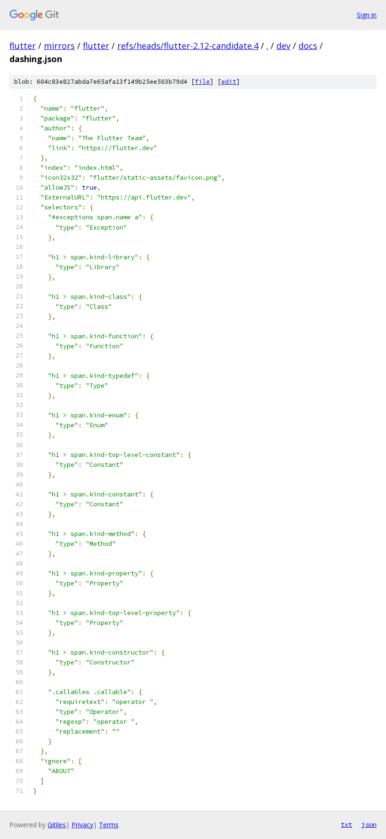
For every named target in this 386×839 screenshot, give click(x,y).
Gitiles (57, 824)
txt (346, 824)
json (369, 824)
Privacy (82, 824)
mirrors (59, 45)
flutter (22, 45)
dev (283, 45)
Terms (109, 824)
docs (307, 45)
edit (228, 82)
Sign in (367, 14)
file (202, 82)
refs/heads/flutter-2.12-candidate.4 (187, 45)
